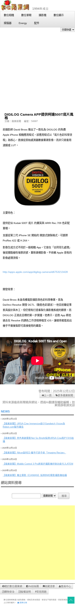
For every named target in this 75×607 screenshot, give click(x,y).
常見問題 (41, 591)
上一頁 (48, 395)
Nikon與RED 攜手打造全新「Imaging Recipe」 (41, 452)
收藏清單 (50, 586)
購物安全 (9, 591)
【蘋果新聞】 (10, 423)
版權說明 (26, 591)
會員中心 (66, 586)
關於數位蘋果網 (13, 586)
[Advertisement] (37, 71)
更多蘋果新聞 (65, 395)
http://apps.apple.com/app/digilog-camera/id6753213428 (35, 271)
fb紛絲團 (33, 586)
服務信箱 (23, 603)
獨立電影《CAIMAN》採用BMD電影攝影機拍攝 (42, 475)
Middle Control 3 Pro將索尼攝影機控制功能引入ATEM (45, 463)
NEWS (5, 411)
